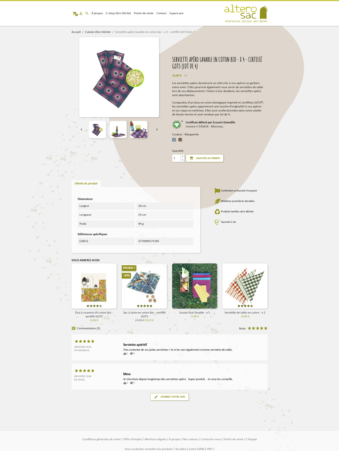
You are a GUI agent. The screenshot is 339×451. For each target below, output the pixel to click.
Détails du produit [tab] (86, 183)
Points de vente (144, 13)
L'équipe (251, 439)
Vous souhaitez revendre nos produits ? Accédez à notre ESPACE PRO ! (169, 449)
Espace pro (177, 13)
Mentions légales (156, 439)
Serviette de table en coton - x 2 (245, 312)
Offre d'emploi (133, 439)
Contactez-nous (211, 439)
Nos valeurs (191, 439)
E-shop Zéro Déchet (118, 13)
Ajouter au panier (204, 158)
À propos (97, 13)
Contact (161, 13)
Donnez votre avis (169, 397)
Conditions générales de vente (101, 439)
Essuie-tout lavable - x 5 (194, 312)
